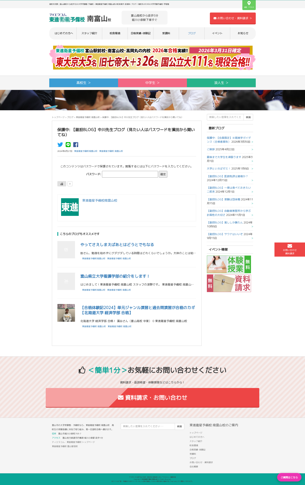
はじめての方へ (64, 33)
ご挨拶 (211, 149)
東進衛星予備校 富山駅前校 (65, 446)
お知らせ (243, 33)
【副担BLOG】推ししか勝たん (225, 222)
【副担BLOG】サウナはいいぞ (225, 234)
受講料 (166, 33)
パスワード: (94, 174)
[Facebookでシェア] (76, 146)
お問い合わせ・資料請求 (201, 462)
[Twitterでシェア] (61, 146)
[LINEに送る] (69, 146)
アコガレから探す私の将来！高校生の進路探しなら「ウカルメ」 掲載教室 (152, 477)
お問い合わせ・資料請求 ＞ (234, 18)
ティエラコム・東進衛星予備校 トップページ (73, 442)
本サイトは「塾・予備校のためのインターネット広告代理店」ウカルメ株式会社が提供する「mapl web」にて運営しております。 (152, 481)
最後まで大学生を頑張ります (224, 157)
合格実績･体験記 (141, 33)
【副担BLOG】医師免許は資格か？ (227, 176)
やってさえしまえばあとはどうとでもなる (117, 244)
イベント (217, 33)
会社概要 (194, 466)
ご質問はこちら (289, 477)
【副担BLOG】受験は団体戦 (223, 199)
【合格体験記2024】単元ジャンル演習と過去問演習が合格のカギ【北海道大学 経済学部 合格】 (137, 310)
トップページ (58, 117)
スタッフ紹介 (89, 33)
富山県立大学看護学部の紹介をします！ (115, 276)
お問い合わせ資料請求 (290, 251)
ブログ (192, 33)
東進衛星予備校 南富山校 (88, 117)
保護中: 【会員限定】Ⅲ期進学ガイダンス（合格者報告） (229, 140)
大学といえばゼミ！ (219, 168)
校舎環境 (115, 33)
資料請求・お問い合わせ (155, 397)
